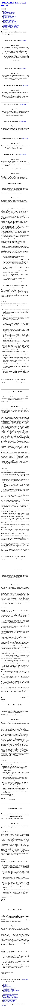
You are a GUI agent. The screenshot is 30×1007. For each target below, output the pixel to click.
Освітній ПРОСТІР (8, 22)
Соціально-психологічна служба (11, 25)
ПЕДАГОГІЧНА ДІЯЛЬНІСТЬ (10, 21)
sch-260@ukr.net (24, 979)
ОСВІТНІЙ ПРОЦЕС (8, 17)
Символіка (12, 12)
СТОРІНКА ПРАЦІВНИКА (10, 26)
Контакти (5, 29)
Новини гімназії (7, 15)
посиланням (23, 40)
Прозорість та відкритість (9, 16)
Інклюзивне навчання (8, 20)
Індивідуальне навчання (9, 18)
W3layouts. (3, 1005)
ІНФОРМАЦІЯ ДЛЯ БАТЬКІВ (10, 27)
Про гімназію (6, 12)
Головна (5, 11)
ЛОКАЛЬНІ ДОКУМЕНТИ (10, 24)
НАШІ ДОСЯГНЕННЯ (9, 13)
